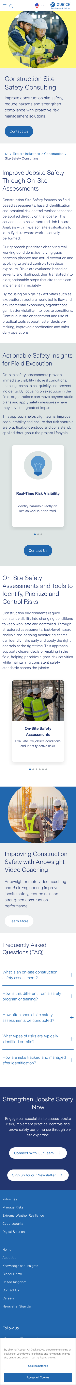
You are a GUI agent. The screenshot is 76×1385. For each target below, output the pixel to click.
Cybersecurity (12, 1223)
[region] (38, 1361)
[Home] (61, 5)
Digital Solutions (14, 1231)
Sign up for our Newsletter (34, 1175)
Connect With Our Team (34, 1153)
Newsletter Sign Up (16, 1306)
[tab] (35, 534)
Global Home (12, 1274)
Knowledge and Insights (20, 1266)
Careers (8, 1298)
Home (6, 1249)
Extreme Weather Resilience (23, 1215)
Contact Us (19, 131)
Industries (9, 1199)
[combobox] (40, 6)
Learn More (19, 921)
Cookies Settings (38, 1365)
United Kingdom (14, 1282)
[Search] (11, 5)
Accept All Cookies (38, 1377)
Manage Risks (12, 1207)
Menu (5, 5)
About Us (9, 1257)
